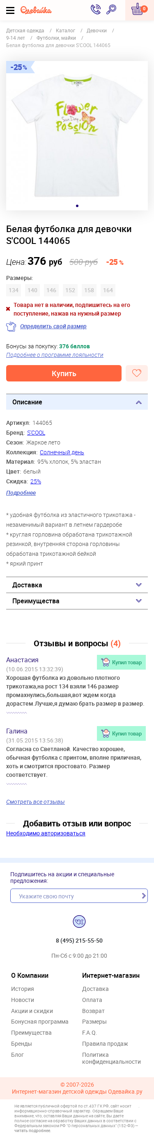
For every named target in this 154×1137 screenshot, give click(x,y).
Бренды (21, 1043)
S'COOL (36, 432)
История (22, 989)
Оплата (92, 1000)
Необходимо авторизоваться (45, 833)
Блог (17, 1054)
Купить (64, 373)
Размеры (94, 1021)
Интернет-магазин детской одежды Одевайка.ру (77, 1091)
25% (35, 481)
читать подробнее (32, 1130)
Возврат (93, 1011)
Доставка (27, 584)
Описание (27, 401)
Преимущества (36, 600)
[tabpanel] (77, 135)
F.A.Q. (89, 1032)
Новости (22, 1000)
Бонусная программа (40, 1021)
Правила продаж (105, 1043)
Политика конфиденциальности (111, 1058)
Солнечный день (62, 452)
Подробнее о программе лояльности (54, 355)
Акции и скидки (32, 1011)
